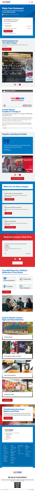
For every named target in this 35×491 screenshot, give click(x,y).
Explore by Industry (12, 463)
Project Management (6, 456)
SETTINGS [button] (17, 483)
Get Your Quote (8, 31)
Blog (19, 447)
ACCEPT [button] (17, 485)
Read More (6, 250)
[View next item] (20, 85)
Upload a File (27, 454)
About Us (26, 448)
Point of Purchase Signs (13, 458)
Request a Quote (20, 453)
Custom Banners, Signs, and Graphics (13, 452)
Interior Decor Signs (13, 449)
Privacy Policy (2, 489)
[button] (33, 469)
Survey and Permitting (5, 461)
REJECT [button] (17, 487)
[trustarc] (32, 489)
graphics (29, 122)
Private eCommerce (5, 450)
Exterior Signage (13, 447)
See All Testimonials (17, 262)
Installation (5, 453)
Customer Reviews (28, 451)
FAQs (19, 448)
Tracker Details (6, 489)
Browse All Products (7, 400)
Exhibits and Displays (13, 455)
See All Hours (29, 28)
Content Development (6, 448)
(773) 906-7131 (8, 23)
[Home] (6, 2)
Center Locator (7, 439)
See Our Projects (7, 49)
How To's (19, 450)
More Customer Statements (17, 178)
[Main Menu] (32, 2)
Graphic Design (6, 452)
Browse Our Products (13, 460)
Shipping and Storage (6, 458)
